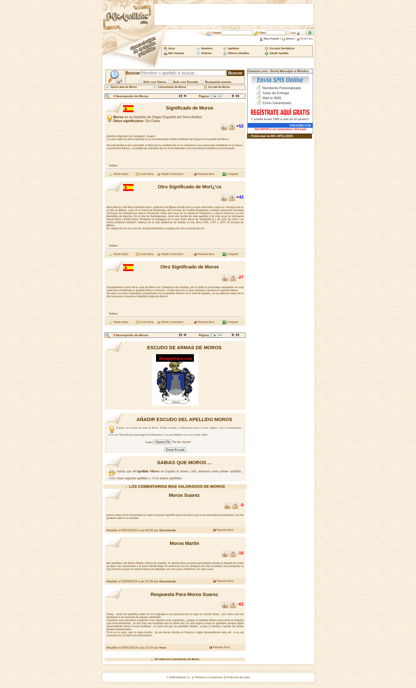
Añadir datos (120, 174)
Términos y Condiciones (209, 677)
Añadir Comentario (172, 174)
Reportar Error (205, 174)
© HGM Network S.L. (179, 677)
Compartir (232, 174)
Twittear (113, 165)
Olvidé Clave (306, 38)
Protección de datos (238, 677)
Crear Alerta (146, 174)
